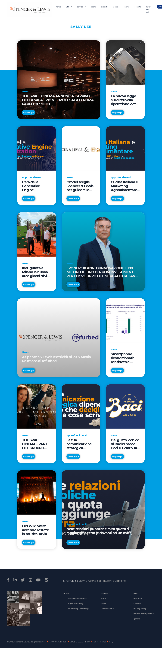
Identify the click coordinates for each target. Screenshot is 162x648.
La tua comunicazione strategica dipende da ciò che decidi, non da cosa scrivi (79, 444)
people (116, 7)
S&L (68, 7)
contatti (137, 7)
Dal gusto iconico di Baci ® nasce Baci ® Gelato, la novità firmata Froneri (125, 444)
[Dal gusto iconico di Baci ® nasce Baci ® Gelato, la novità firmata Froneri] (125, 406)
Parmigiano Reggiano (12, 599)
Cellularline (23, 600)
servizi (80, 7)
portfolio (104, 7)
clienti (93, 7)
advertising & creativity (78, 609)
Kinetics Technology (23, 610)
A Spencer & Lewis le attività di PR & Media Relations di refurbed (56, 359)
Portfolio (138, 598)
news (127, 7)
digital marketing (75, 603)
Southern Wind (23, 622)
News (136, 593)
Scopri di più (28, 113)
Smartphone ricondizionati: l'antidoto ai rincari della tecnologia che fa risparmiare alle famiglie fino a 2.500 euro (125, 358)
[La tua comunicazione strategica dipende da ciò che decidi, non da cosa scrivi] (81, 406)
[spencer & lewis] (8, 580)
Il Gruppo (105, 593)
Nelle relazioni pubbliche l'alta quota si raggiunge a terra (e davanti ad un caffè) (99, 531)
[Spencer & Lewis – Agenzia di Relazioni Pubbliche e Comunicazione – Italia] (29, 9)
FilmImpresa (35, 610)
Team (103, 603)
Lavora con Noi (107, 609)
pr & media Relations (77, 598)
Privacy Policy (140, 609)
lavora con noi (149, 9)
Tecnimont (12, 610)
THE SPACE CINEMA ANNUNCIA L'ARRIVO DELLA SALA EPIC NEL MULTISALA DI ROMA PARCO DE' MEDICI (58, 100)
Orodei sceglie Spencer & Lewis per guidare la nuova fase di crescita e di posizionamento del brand (79, 186)
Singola (12, 622)
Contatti (137, 603)
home (58, 7)
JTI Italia (35, 599)
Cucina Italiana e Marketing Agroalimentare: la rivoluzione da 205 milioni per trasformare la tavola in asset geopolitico (124, 186)
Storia (103, 598)
